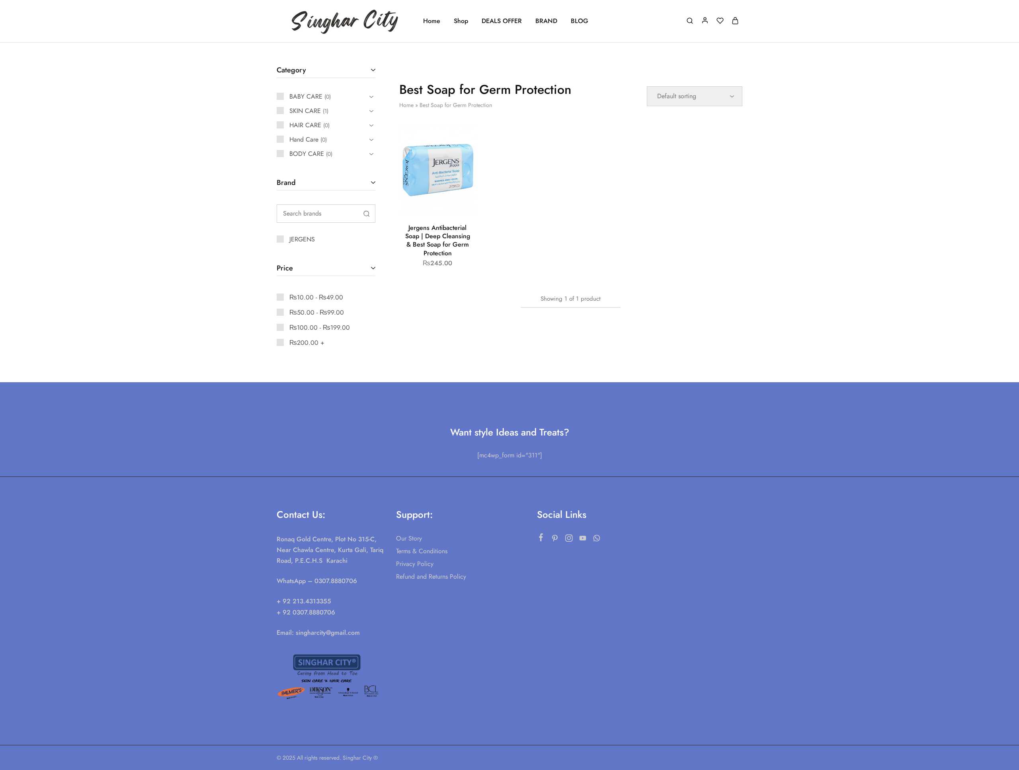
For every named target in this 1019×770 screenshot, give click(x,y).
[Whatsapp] (597, 540)
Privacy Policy (414, 563)
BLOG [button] (579, 21)
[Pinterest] (555, 540)
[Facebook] (541, 539)
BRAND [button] (546, 21)
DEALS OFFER (502, 21)
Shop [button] (461, 21)
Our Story (409, 538)
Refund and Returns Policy (431, 576)
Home (431, 21)
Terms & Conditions (421, 551)
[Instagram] (569, 540)
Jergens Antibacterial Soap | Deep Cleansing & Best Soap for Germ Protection (437, 240)
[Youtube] (583, 540)
